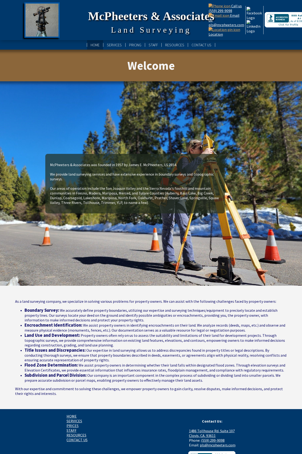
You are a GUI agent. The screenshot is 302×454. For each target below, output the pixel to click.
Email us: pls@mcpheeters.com (226, 20)
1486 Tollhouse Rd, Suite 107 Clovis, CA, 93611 (212, 433)
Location (216, 34)
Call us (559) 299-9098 (225, 8)
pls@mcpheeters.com (217, 445)
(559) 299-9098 (213, 440)
